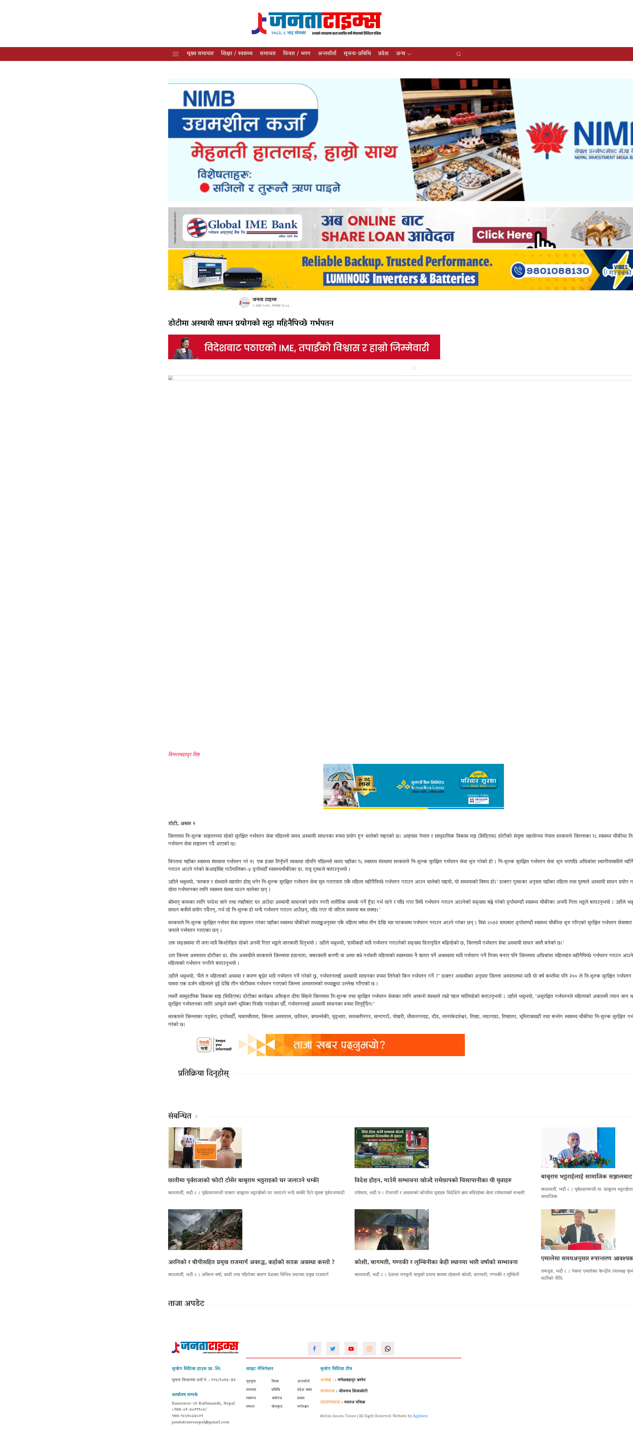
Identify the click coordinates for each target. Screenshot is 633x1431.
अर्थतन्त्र (276, 1398)
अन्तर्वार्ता (327, 54)
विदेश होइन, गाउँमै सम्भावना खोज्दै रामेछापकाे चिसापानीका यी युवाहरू (433, 1180)
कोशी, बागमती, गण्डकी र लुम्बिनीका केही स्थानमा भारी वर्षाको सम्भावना (436, 1262)
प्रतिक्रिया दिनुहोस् (203, 1074)
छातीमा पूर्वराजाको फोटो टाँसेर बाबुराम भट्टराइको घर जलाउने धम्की (243, 1180)
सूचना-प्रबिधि (357, 54)
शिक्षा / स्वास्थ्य (236, 54)
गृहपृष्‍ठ (251, 1381)
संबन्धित (179, 1116)
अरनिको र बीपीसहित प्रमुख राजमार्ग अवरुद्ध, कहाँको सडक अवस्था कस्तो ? (251, 1262)
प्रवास (300, 1398)
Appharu (420, 1416)
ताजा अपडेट (186, 1304)
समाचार (268, 54)
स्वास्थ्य (251, 1398)
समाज (250, 1406)
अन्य (400, 54)
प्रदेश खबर (304, 1390)
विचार (275, 1381)
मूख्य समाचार (200, 54)
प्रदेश (383, 54)
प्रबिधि (275, 1390)
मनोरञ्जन (303, 1406)
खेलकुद (276, 1406)
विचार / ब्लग (296, 54)
